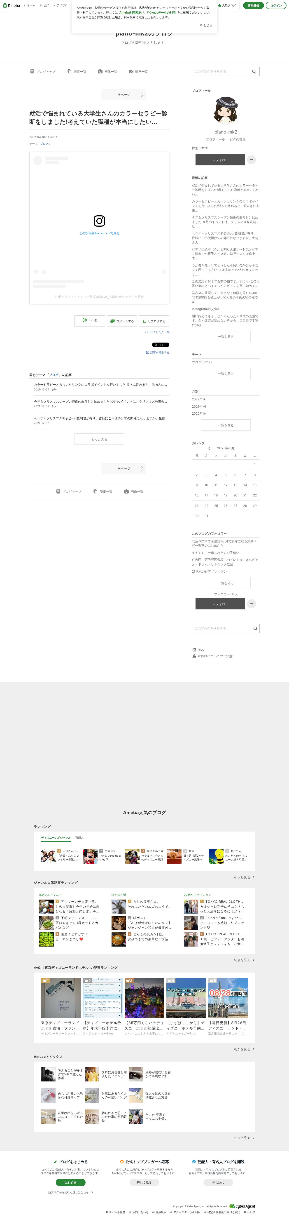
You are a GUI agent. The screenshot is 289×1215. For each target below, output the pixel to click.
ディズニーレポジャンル (56, 837)
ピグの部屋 (238, 139)
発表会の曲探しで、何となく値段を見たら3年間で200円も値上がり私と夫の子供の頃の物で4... (225, 297)
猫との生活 (119, 894)
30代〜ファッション (197, 894)
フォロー (222, 160)
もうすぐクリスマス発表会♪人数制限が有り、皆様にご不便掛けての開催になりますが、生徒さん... (225, 237)
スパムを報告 (117, 1212)
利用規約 (161, 1212)
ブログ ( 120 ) (202, 362)
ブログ (44, 143)
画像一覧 (111, 71)
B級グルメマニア (50, 894)
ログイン (276, 5)
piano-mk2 (225, 132)
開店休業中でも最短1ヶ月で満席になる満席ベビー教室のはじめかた (224, 543)
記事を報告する (159, 352)
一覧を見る (226, 336)
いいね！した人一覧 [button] (157, 332)
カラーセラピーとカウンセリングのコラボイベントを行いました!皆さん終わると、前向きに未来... (225, 205)
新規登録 (253, 5)
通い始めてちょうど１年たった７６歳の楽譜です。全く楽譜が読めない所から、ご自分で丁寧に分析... (225, 320)
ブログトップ (45, 71)
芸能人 (79, 837)
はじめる (71, 1182)
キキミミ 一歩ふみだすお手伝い (215, 553)
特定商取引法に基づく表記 (223, 1212)
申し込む (218, 1182)
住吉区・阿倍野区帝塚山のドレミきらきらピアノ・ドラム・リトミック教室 (225, 562)
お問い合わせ (140, 1212)
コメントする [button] (125, 321)
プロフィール (215, 139)
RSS (201, 650)
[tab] (56, 837)
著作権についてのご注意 (215, 656)
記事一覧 (80, 71)
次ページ (124, 94)
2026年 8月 (226, 448)
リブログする (156, 321)
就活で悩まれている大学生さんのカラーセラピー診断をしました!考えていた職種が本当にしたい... (225, 189)
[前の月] (209, 448)
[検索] (254, 72)
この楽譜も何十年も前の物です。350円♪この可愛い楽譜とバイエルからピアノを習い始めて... (226, 283)
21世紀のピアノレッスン (209, 571)
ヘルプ (251, 1212)
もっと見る (99, 439)
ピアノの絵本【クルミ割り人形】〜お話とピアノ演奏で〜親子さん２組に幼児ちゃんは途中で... (225, 253)
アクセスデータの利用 (186, 1212)
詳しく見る (144, 1182)
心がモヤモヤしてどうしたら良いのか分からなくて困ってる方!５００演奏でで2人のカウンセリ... (225, 269)
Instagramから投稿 (205, 309)
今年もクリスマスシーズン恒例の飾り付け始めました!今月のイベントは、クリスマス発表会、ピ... (225, 221)
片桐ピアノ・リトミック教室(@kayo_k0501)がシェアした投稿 (99, 296)
